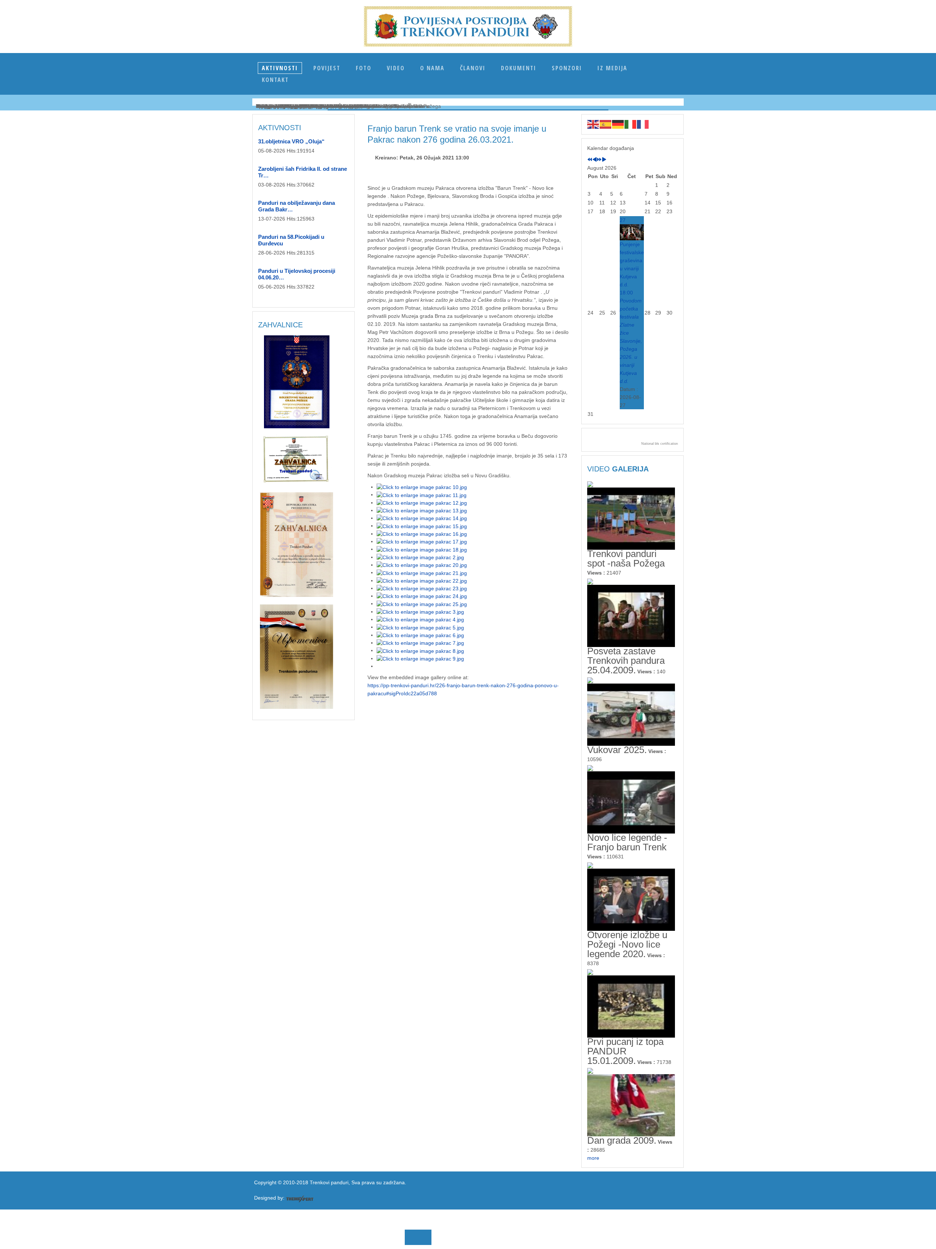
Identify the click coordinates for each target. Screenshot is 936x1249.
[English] (593, 124)
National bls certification (659, 443)
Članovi (473, 68)
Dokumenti (518, 68)
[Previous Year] (589, 160)
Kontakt (275, 80)
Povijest (326, 68)
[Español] (606, 124)
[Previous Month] (594, 160)
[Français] (643, 124)
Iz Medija (612, 68)
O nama (432, 68)
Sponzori (567, 68)
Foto (363, 68)
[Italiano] (630, 124)
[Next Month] (604, 160)
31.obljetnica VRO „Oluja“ (291, 141)
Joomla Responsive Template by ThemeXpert (299, 1199)
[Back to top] (219, 1235)
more (593, 1158)
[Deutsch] (618, 124)
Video (396, 68)
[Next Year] (599, 160)
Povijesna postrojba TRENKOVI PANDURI (468, 26)
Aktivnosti (280, 68)
